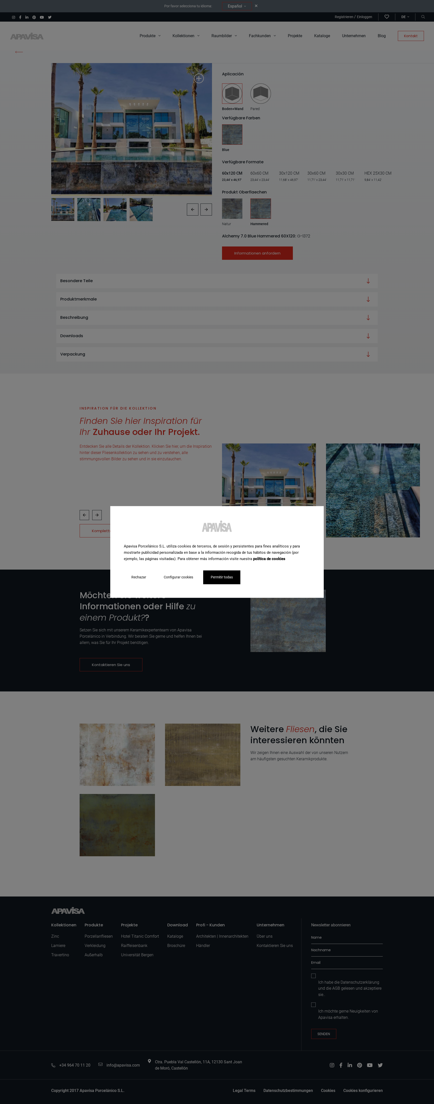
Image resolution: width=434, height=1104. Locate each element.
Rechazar (138, 577)
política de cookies (269, 559)
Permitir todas (222, 577)
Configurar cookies (178, 577)
